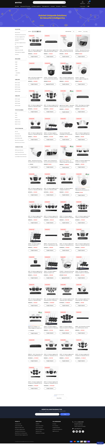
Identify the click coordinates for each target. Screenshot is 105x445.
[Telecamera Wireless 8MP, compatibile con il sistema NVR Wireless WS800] (67, 124)
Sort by (79, 31)
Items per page (68, 31)
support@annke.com (78, 428)
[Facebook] (73, 431)
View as (29, 31)
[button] (32, 31)
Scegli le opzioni (34, 56)
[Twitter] (83, 431)
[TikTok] (77, 431)
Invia (65, 414)
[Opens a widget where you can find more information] (100, 443)
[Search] (49, 2)
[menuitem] (21, 32)
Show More (59, 398)
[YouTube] (80, 431)
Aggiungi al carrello (50, 84)
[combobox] (48, 2)
